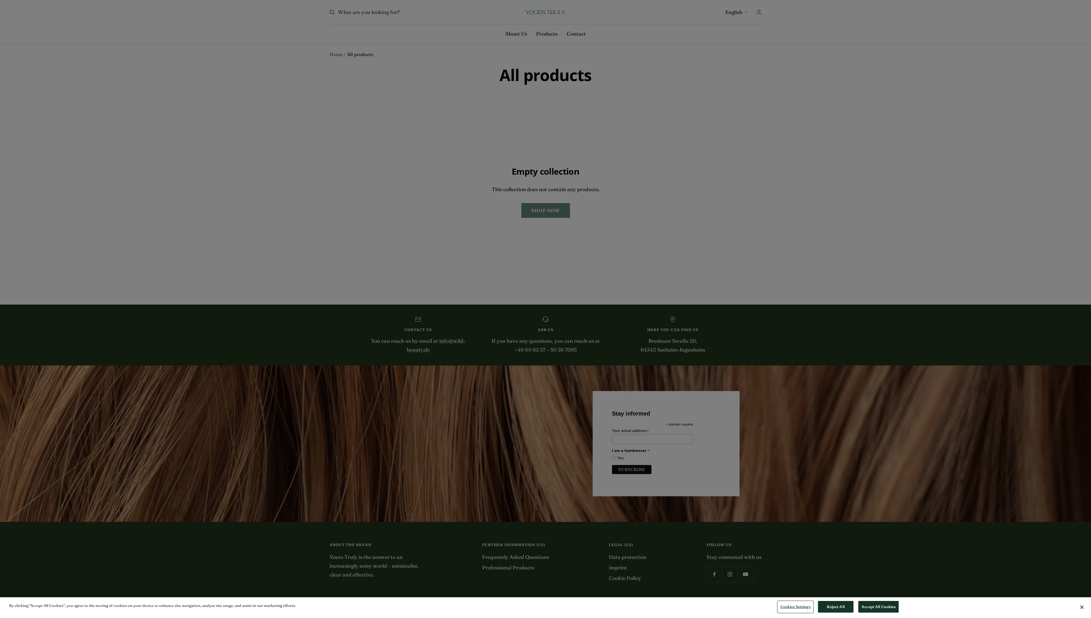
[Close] (1082, 607)
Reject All (835, 606)
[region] (545, 607)
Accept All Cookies (878, 606)
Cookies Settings (795, 606)
